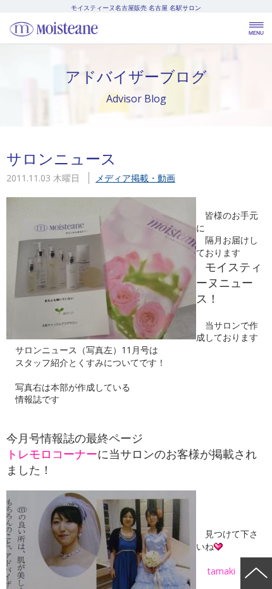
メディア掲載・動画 (135, 178)
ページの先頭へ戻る (256, 573)
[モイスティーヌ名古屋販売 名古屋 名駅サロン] (82, 28)
